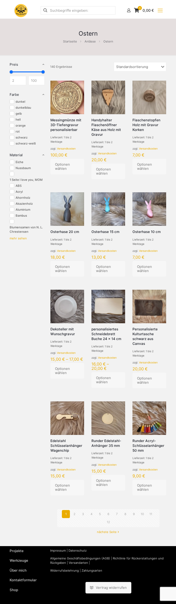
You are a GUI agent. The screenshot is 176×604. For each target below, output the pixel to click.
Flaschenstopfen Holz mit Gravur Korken (146, 125)
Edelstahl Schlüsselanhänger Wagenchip (66, 446)
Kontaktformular (23, 580)
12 (108, 522)
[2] (11, 72)
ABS (19, 185)
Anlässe (90, 41)
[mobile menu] (160, 10)
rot (18, 131)
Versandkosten (66, 148)
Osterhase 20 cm (64, 232)
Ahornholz (23, 197)
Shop (14, 590)
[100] (43, 72)
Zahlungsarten (92, 570)
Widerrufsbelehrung (64, 570)
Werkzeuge (19, 560)
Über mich (18, 570)
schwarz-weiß (26, 143)
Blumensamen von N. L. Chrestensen (26, 229)
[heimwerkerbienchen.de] (21, 10)
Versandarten (78, 562)
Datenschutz (78, 550)
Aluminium (23, 209)
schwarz (22, 137)
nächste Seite (107, 532)
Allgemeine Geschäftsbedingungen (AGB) (80, 558)
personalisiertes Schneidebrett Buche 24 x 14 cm (106, 334)
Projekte (17, 551)
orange (21, 125)
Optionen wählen (62, 166)
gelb (19, 113)
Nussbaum (23, 168)
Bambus (21, 215)
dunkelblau (23, 107)
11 (150, 514)
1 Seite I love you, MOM (26, 179)
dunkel (20, 101)
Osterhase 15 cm (105, 232)
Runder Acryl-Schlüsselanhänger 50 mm (148, 446)
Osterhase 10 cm (146, 232)
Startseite (70, 41)
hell (18, 119)
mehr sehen (18, 238)
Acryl (19, 191)
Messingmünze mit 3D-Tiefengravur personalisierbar (65, 125)
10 (142, 514)
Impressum (58, 550)
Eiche (19, 162)
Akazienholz (24, 203)
